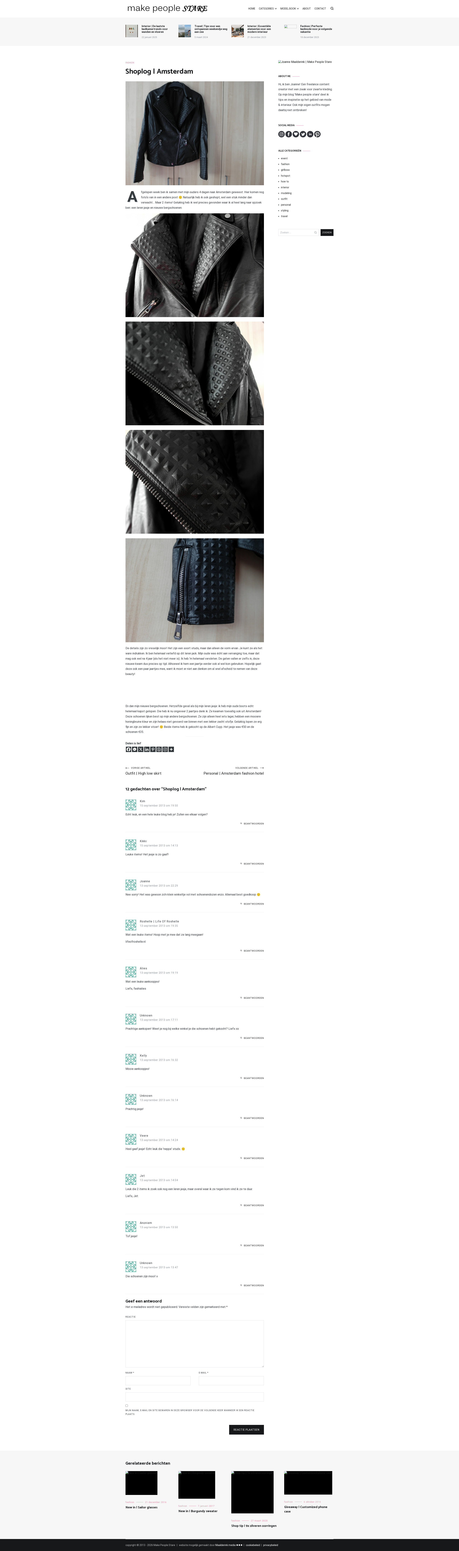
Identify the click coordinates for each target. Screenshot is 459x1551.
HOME (251, 8)
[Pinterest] (153, 749)
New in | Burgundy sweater (197, 1511)
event (284, 158)
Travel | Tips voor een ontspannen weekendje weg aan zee (211, 29)
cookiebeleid (253, 1545)
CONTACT (320, 8)
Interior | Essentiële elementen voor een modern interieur (259, 29)
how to (285, 181)
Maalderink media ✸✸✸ (229, 1545)
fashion (130, 62)
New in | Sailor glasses (141, 1507)
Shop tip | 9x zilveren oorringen (253, 1526)
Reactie (131, 1317)
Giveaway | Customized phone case (305, 1509)
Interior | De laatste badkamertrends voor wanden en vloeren (155, 29)
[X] (140, 749)
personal (286, 204)
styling (284, 210)
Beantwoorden (254, 823)
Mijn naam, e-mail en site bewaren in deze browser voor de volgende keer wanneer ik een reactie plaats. (190, 1412)
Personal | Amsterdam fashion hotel (234, 771)
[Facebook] (128, 749)
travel (284, 216)
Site (128, 1389)
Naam (130, 1373)
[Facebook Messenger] (134, 749)
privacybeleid (270, 1545)
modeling (286, 193)
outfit (284, 198)
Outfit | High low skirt (143, 771)
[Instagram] (165, 749)
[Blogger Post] (159, 749)
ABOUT (306, 8)
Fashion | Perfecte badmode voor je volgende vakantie (316, 29)
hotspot (285, 175)
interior (285, 187)
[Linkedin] (147, 749)
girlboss (285, 169)
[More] (171, 749)
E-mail (203, 1373)
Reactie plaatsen (246, 1429)
